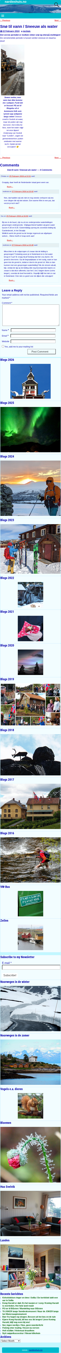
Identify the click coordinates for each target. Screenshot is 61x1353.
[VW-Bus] (30, 903)
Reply (10, 187)
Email (5, 336)
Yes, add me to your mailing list (18, 347)
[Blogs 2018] (30, 754)
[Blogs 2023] (30, 549)
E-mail (7, 962)
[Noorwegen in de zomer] (30, 1062)
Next (58, 20)
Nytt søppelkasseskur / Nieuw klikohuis (21, 1333)
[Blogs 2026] (30, 381)
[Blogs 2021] (30, 628)
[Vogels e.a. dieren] (30, 1106)
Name (5, 330)
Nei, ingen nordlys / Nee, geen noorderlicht (22, 1325)
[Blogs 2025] (30, 429)
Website (5, 341)
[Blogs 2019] (30, 704)
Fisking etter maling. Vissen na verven (20, 1328)
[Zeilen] (30, 937)
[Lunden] (30, 1267)
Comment (7, 303)
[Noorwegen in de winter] (30, 1008)
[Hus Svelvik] (30, 1213)
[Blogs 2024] (30, 488)
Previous (5, 20)
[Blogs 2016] (30, 860)
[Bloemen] (30, 1155)
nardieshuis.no (15, 1)
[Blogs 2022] (30, 594)
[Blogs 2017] (30, 806)
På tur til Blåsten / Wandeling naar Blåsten (22, 1308)
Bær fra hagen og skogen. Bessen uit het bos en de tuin (29, 1317)
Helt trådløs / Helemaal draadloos (18, 1330)
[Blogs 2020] (30, 662)
